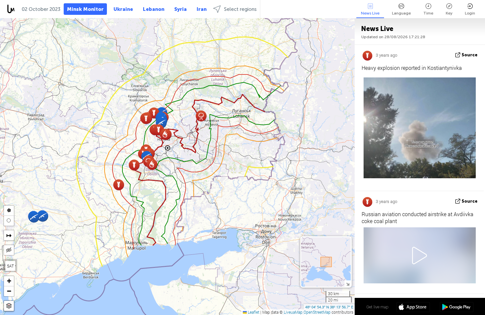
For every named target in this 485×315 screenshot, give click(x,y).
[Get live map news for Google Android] (456, 307)
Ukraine (123, 9)
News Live (370, 13)
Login (470, 13)
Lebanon (153, 9)
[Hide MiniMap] (347, 283)
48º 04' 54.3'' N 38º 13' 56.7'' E (329, 306)
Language (401, 13)
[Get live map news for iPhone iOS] (413, 307)
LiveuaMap (293, 312)
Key (449, 13)
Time (428, 13)
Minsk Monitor (85, 9)
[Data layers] (9, 306)
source (469, 54)
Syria (180, 9)
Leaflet (253, 312)
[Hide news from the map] (9, 250)
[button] (201, 115)
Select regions (240, 9)
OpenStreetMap (317, 312)
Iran (202, 9)
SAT (10, 266)
